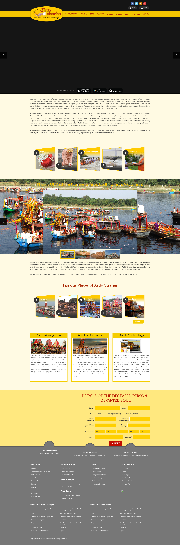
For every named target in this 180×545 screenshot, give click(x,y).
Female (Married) (132, 414)
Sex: (92, 413)
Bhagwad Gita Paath (99, 475)
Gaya (32, 513)
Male (99, 414)
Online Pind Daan (68, 498)
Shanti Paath (96, 472)
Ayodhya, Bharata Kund (68, 513)
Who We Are (35, 496)
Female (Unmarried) (114, 414)
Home (33, 468)
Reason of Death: (123, 425)
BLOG (127, 14)
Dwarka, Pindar (36, 528)
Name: (91, 408)
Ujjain (62, 531)
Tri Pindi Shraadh (67, 475)
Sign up (145, 7)
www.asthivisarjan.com (49, 538)
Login (133, 7)
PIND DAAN (92, 14)
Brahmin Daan (97, 481)
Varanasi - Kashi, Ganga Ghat (41, 509)
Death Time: (89, 431)
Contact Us (126, 478)
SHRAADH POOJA (100, 14)
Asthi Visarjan (35, 475)
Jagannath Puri (36, 523)
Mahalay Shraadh (68, 472)
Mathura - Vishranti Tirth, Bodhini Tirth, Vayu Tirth (71, 509)
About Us (125, 468)
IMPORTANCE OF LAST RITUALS (71, 14)
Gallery (33, 487)
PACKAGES (136, 14)
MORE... (138, 322)
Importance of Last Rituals (40, 472)
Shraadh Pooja (36, 481)
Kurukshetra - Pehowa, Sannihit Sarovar (71, 523)
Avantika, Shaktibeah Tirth (40, 531)
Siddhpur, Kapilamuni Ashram (70, 517)
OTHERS (110, 14)
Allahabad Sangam (38, 520)
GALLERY (119, 14)
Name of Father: (90, 419)
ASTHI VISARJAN (83, 14)
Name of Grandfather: (124, 420)
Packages (34, 493)
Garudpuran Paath (98, 468)
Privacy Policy (127, 484)
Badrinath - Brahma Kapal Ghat (42, 517)
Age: (124, 408)
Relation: (128, 437)
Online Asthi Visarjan (69, 487)
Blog (32, 490)
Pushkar (63, 520)
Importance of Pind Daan (71, 495)
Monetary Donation (99, 484)
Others (33, 484)
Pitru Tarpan (66, 468)
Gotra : (91, 437)
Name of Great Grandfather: (89, 426)
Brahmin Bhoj (97, 478)
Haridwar (63, 528)
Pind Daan (34, 478)
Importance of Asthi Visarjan (71, 484)
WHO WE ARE (146, 14)
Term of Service (128, 481)
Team (124, 472)
